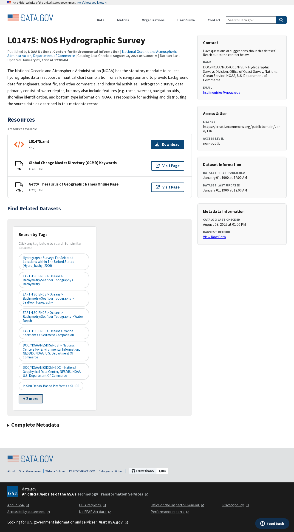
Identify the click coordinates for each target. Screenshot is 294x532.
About (11, 471)
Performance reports (168, 511)
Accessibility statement (26, 511)
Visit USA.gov (111, 522)
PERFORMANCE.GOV (82, 471)
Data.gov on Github (111, 471)
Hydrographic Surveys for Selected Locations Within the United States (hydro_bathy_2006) (48, 262)
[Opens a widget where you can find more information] (272, 524)
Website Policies (55, 471)
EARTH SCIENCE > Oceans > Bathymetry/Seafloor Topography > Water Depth (53, 316)
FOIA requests (90, 505)
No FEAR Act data (93, 511)
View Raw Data (214, 236)
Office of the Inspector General (175, 505)
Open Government (30, 471)
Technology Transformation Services (110, 494)
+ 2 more (30, 398)
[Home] (30, 17)
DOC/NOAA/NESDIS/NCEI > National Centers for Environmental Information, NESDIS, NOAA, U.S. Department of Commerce (51, 351)
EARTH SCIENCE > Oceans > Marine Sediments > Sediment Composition (48, 333)
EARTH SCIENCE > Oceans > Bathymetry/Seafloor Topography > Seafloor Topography (48, 298)
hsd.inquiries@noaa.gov (221, 92)
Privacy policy (233, 505)
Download (171, 144)
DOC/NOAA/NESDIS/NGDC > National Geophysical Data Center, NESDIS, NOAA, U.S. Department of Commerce (52, 371)
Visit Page (171, 165)
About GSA (16, 505)
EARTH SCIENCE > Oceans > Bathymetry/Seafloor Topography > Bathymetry (48, 280)
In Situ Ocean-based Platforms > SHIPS (51, 386)
